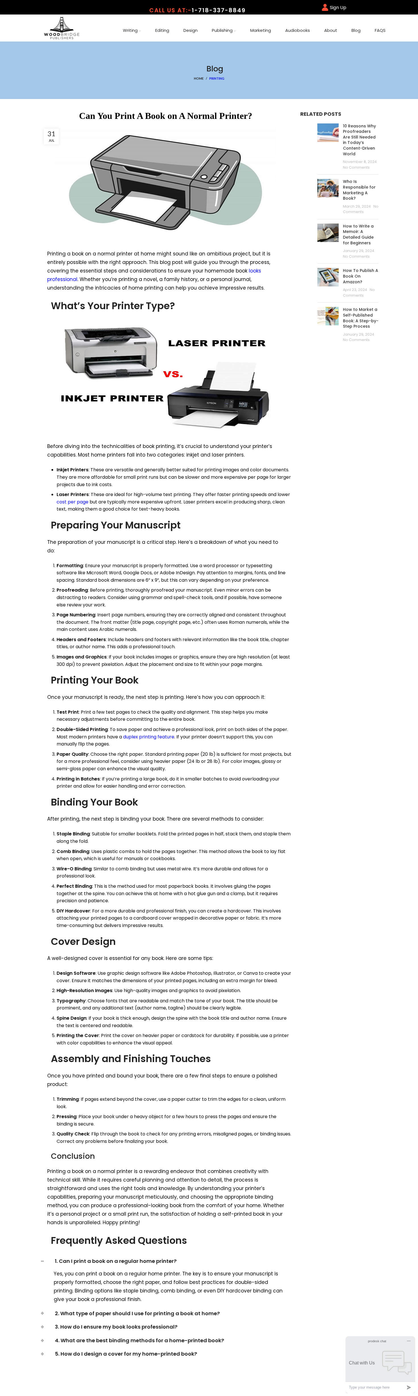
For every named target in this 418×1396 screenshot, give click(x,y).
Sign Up (338, 7)
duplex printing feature (148, 737)
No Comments (356, 167)
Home (199, 78)
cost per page (72, 502)
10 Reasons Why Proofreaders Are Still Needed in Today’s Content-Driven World (359, 140)
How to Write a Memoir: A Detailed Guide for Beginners (358, 234)
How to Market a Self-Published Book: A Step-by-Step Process (360, 318)
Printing (216, 78)
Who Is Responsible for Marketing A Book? (359, 190)
